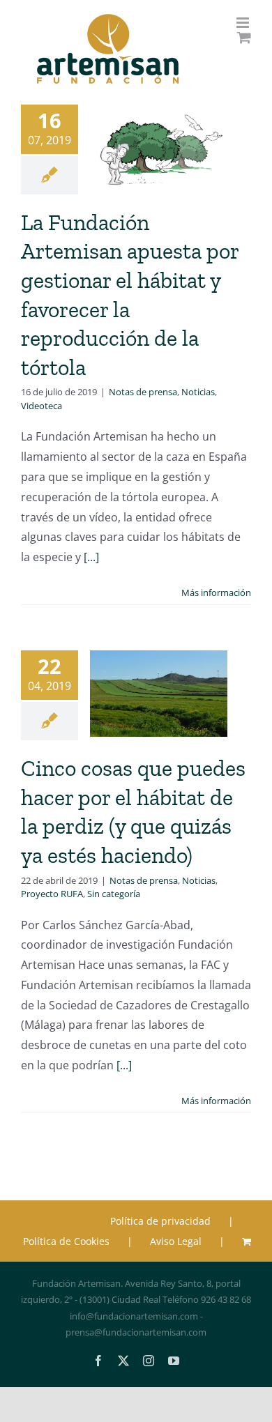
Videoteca (41, 405)
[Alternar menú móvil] (243, 22)
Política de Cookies (66, 1241)
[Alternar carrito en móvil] (244, 37)
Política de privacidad (160, 1221)
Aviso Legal (176, 1241)
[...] (91, 557)
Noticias (198, 391)
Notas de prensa (143, 391)
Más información (216, 592)
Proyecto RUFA (52, 893)
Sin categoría (113, 893)
